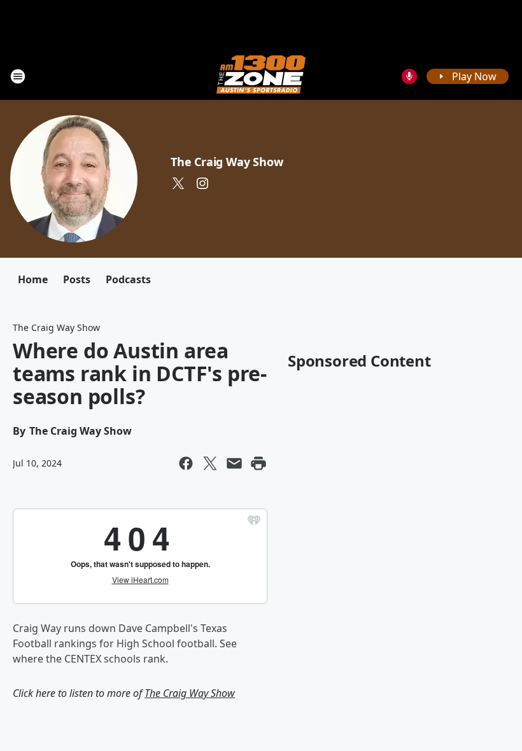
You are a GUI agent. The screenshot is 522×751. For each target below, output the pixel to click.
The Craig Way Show (227, 161)
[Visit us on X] (178, 183)
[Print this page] (258, 463)
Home (33, 279)
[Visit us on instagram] (202, 183)
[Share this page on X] (210, 463)
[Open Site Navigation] (17, 76)
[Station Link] (261, 76)
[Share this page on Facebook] (186, 463)
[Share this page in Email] (234, 463)
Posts (76, 279)
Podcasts (128, 279)
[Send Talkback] (409, 76)
